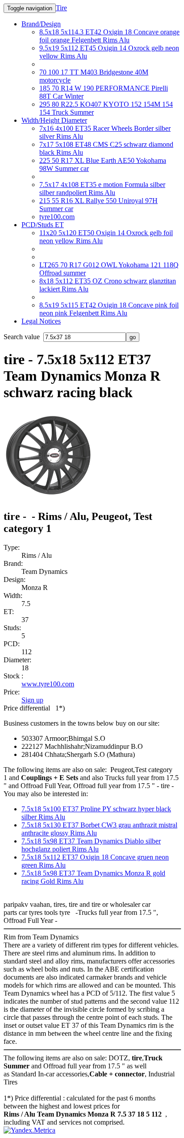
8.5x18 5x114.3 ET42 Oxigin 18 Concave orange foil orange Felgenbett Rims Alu (109, 36)
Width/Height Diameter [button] (54, 120)
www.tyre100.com (47, 684)
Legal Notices (41, 321)
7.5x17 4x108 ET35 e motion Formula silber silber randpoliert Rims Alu (102, 188)
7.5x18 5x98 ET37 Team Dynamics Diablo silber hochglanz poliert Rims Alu (91, 845)
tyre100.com (57, 216)
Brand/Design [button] (41, 24)
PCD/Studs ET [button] (42, 224)
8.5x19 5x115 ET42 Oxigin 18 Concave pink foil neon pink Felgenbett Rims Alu (109, 309)
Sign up (32, 700)
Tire (61, 8)
